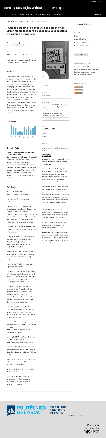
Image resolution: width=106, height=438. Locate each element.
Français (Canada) (80, 42)
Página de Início (12, 21)
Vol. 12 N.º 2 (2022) (33, 21)
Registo (93, 1)
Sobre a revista (25, 15)
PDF (46, 85)
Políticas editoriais (41, 15)
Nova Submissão (81, 55)
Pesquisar (97, 15)
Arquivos (14, 15)
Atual (5, 15)
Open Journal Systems (82, 24)
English (77, 36)
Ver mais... (90, 75)
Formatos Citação (49, 119)
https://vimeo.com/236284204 (17, 342)
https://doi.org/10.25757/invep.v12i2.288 (21, 54)
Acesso (100, 1)
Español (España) (80, 39)
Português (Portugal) (81, 45)
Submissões (57, 15)
